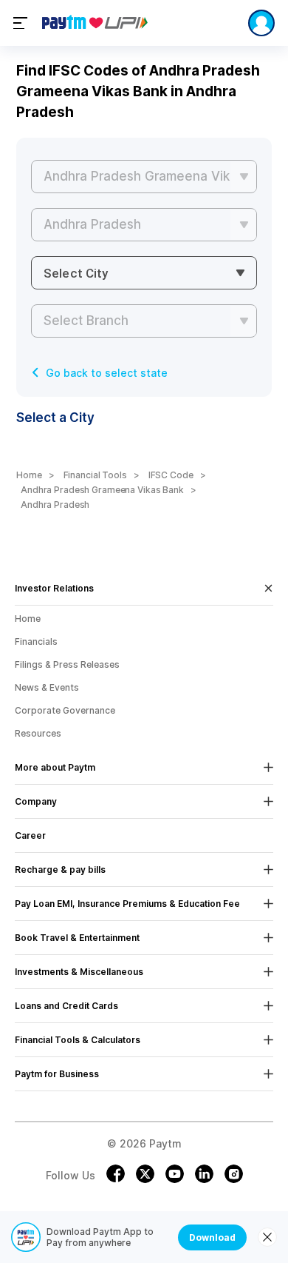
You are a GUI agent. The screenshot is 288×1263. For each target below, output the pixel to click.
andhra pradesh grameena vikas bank (102, 489)
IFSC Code (170, 474)
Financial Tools (95, 474)
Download (212, 1237)
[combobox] (144, 272)
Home (29, 474)
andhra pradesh (55, 504)
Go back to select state (107, 373)
